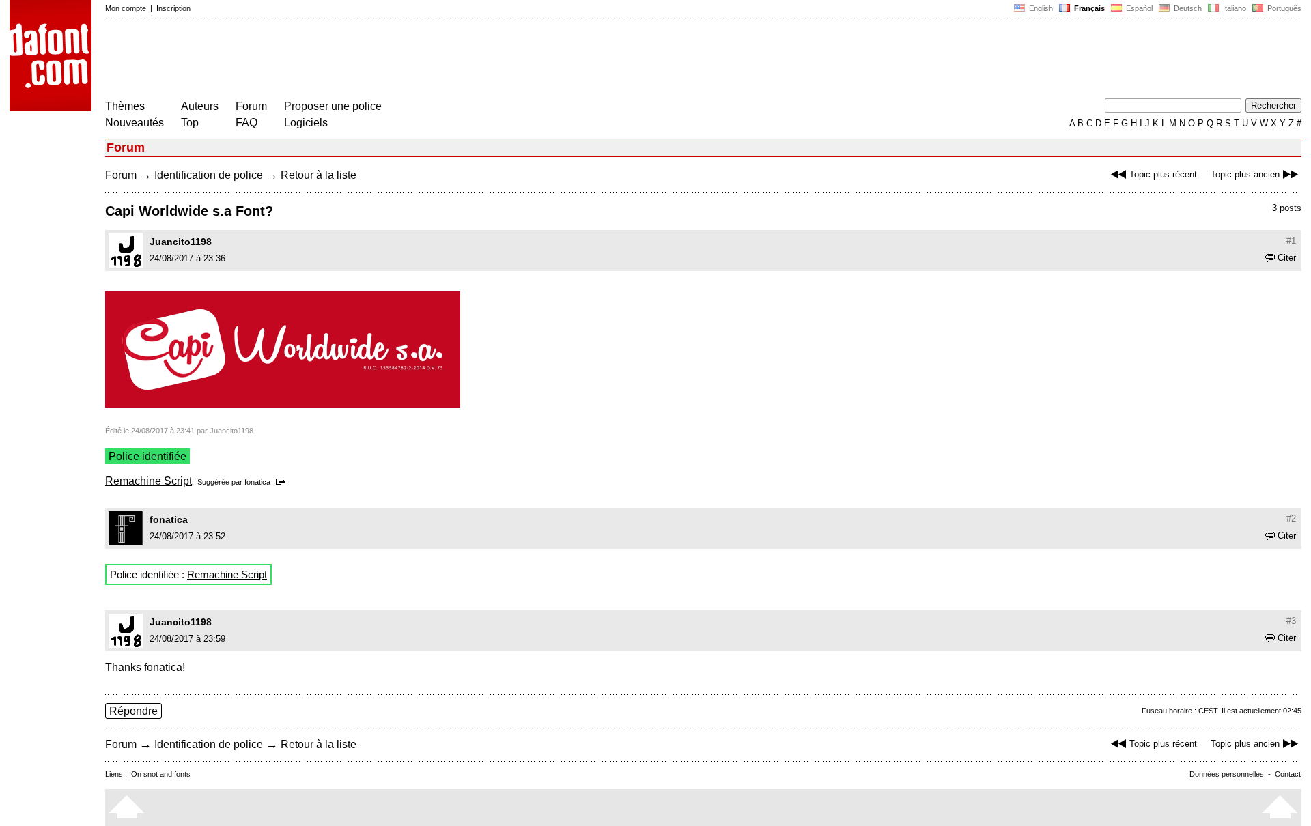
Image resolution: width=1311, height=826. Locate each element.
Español (1138, 8)
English (1040, 8)
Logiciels (306, 122)
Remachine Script (148, 481)
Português (1282, 8)
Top (190, 122)
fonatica (257, 482)
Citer (1287, 258)
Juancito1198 (181, 241)
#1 (1291, 241)
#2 (1291, 518)
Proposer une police (333, 106)
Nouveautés (134, 122)
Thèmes (125, 106)
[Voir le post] (283, 482)
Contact (1288, 774)
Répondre (133, 711)
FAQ (246, 122)
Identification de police (208, 175)
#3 (1291, 621)
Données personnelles (1226, 774)
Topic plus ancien (1245, 174)
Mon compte (125, 8)
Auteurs (199, 106)
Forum (251, 106)
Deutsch (1187, 8)
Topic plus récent (1163, 174)
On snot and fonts (161, 774)
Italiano (1233, 8)
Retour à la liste (318, 175)
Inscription (173, 8)
